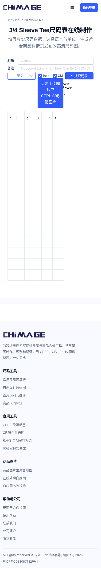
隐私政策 (9, 539)
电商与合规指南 (14, 507)
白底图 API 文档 (14, 486)
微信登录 (89, 7)
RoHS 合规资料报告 (17, 440)
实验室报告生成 (14, 448)
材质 (11, 61)
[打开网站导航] (72, 7)
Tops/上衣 (14, 20)
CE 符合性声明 (13, 433)
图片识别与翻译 (14, 395)
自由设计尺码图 (14, 387)
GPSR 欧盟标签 (14, 425)
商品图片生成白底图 (17, 470)
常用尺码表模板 (14, 380)
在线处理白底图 (14, 478)
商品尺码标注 (13, 403)
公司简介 (9, 531)
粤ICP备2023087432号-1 (20, 561)
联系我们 (9, 523)
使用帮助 (9, 515)
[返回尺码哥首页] (22, 7)
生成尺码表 (79, 76)
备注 (11, 68)
